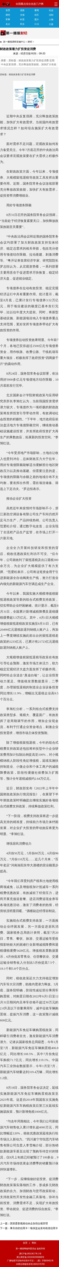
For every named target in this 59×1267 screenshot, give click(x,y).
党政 (22, 10)
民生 (22, 24)
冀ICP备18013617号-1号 (30, 1253)
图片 (36, 19)
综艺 (36, 15)
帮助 (34, 1243)
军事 (8, 19)
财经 (8, 15)
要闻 (36, 10)
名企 (8, 24)
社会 (51, 10)
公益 (51, 24)
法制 (51, 15)
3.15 (36, 24)
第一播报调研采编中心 (14, 42)
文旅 (22, 15)
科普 (22, 19)
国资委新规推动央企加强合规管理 (29, 1223)
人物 (51, 19)
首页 (8, 10)
